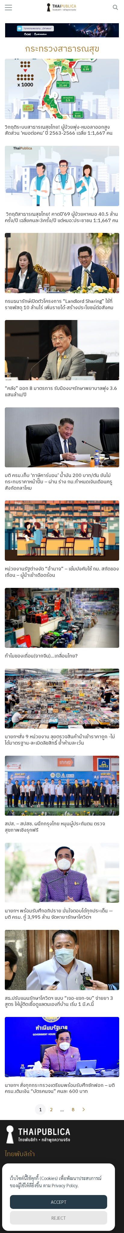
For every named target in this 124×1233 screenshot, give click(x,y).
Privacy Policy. (65, 1185)
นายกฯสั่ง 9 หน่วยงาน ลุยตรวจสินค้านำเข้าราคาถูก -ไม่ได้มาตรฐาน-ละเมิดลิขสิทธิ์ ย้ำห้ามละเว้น (60, 739)
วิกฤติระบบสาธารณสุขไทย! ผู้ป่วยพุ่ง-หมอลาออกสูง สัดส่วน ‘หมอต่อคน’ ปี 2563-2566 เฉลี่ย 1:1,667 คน (59, 130)
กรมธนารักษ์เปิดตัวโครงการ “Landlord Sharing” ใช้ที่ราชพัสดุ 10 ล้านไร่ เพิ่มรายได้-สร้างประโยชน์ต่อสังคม (59, 304)
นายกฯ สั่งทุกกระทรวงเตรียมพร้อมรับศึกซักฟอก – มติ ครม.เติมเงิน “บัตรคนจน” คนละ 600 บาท (60, 1088)
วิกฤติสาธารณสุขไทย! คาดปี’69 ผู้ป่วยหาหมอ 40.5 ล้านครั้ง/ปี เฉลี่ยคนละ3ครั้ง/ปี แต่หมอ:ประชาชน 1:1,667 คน (61, 217)
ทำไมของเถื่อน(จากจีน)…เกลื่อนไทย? (41, 656)
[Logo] (62, 7)
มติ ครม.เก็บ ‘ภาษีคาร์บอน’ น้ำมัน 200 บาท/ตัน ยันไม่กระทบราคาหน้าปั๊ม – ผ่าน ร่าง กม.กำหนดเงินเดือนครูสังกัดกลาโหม (58, 481)
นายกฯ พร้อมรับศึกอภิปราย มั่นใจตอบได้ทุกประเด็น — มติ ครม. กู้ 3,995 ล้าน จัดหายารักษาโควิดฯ (59, 914)
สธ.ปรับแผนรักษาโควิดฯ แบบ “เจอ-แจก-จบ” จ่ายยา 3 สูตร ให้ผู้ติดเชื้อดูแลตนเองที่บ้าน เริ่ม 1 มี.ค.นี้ (59, 1001)
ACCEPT (58, 1202)
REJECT (58, 1218)
